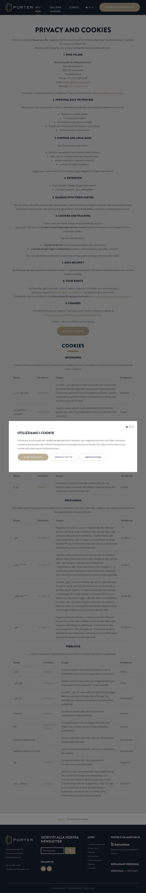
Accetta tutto (33, 457)
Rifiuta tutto (63, 457)
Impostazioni (93, 457)
